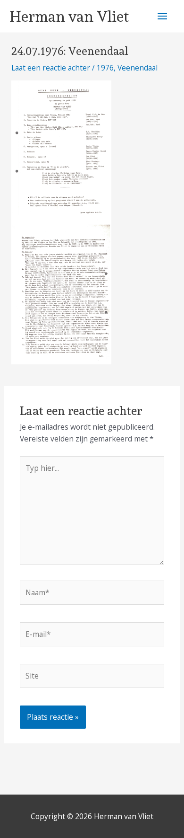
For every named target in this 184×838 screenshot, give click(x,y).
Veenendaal (137, 67)
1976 (105, 67)
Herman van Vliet (69, 17)
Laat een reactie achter (50, 67)
